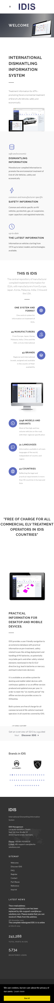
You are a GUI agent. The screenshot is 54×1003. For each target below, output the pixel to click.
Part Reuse (15, 882)
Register (14, 874)
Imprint (14, 889)
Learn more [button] (19, 991)
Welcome (14, 863)
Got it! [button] (27, 998)
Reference (15, 886)
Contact (14, 878)
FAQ (12, 870)
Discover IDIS (16, 866)
